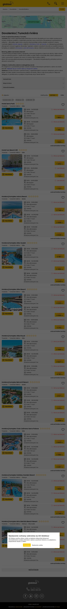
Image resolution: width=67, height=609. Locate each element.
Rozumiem (27, 545)
